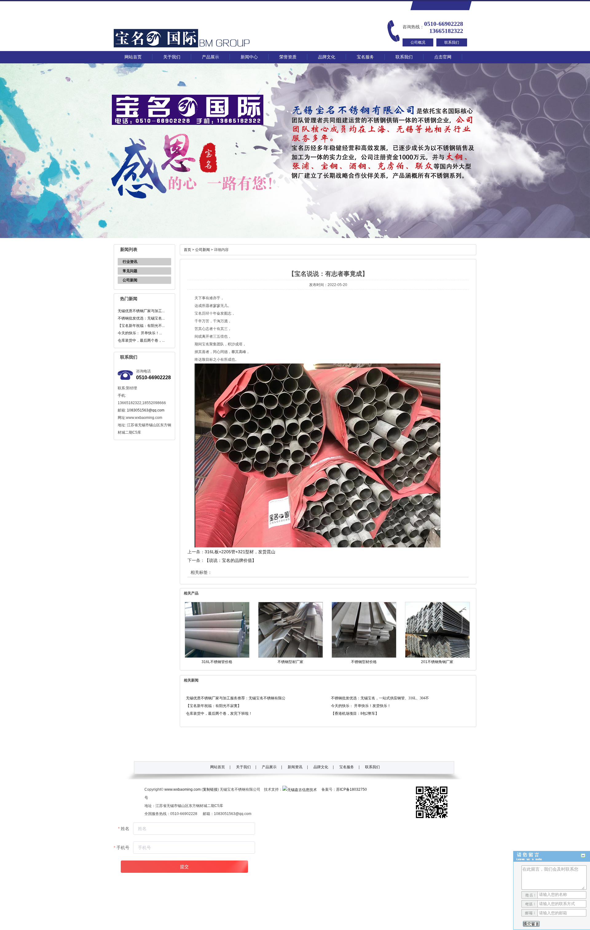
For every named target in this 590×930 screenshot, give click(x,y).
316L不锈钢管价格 (217, 662)
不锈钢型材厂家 (290, 662)
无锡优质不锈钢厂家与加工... (141, 311)
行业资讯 (130, 262)
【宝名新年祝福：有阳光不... (141, 326)
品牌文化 (326, 57)
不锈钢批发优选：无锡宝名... (141, 318)
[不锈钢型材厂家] (290, 656)
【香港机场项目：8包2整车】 (355, 713)
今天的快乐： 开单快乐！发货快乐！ (361, 706)
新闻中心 (249, 57)
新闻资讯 (295, 767)
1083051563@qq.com (145, 410)
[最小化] (583, 856)
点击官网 (442, 57)
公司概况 (418, 42)
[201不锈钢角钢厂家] (437, 656)
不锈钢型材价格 (364, 662)
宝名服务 (365, 57)
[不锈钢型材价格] (364, 656)
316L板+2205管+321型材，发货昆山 (240, 551)
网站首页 (133, 57)
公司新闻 (130, 280)
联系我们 (451, 42)
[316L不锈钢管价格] (217, 656)
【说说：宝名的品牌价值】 (230, 560)
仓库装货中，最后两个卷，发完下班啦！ (219, 713)
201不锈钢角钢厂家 (437, 662)
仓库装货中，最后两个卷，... (141, 340)
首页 (187, 250)
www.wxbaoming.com (182, 789)
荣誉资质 (288, 57)
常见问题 (130, 271)
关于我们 (171, 57)
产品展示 (210, 57)
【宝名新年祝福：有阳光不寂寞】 (213, 706)
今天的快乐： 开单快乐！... (140, 333)
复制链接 (210, 789)
